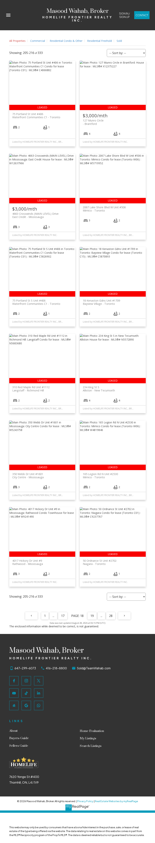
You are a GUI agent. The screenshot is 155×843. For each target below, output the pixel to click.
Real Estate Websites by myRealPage (116, 801)
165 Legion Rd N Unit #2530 (100, 475)
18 (82, 616)
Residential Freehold (99, 41)
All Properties (17, 41)
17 (62, 616)
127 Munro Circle (93, 122)
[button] (124, 15)
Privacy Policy (85, 801)
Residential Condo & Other (66, 41)
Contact (142, 15)
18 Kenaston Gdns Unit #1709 (101, 302)
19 (92, 616)
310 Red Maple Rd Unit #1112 (31, 388)
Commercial (37, 41)
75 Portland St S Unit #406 (36, 302)
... (53, 616)
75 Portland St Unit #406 (36, 115)
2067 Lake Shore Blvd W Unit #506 (104, 208)
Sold (119, 41)
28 (110, 616)
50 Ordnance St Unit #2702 (99, 562)
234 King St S (99, 388)
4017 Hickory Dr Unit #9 (27, 562)
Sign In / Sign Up (124, 15)
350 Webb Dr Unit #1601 (28, 475)
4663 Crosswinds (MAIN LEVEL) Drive (35, 215)
